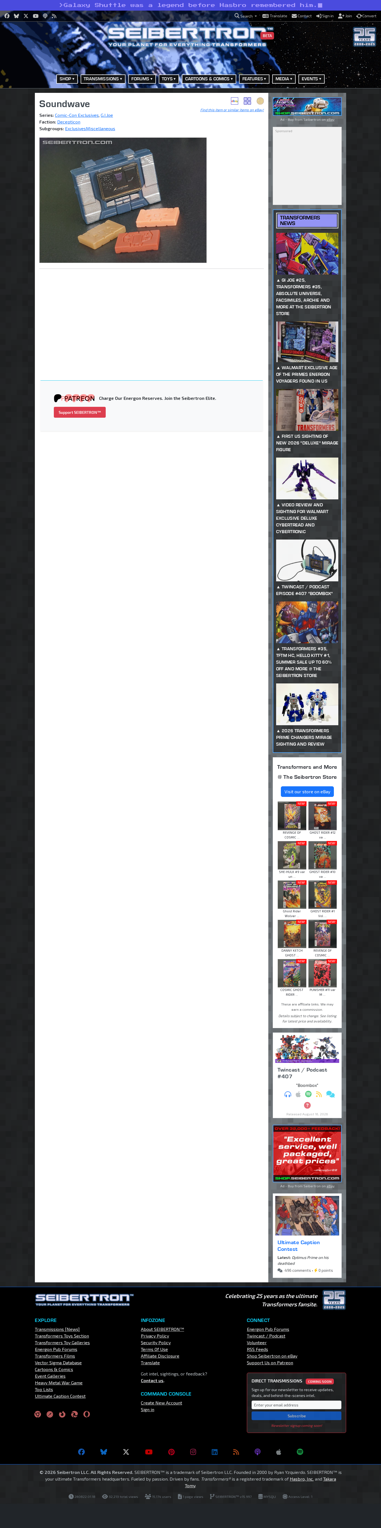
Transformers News (300, 220)
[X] (126, 1452)
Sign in (147, 1409)
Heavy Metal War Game (59, 1382)
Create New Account (161, 1402)
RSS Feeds (257, 1349)
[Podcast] (257, 1452)
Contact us (152, 1380)
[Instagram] (193, 1452)
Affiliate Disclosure (160, 1355)
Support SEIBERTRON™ (80, 412)
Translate (150, 1362)
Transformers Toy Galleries (62, 1342)
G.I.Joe (107, 115)
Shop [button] (65, 78)
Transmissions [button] (101, 78)
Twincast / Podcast (266, 1335)
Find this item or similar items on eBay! (232, 110)
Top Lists (44, 1389)
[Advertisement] (155, 314)
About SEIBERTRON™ (162, 1329)
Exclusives (75, 128)
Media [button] (282, 78)
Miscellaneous (100, 128)
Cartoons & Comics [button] (207, 78)
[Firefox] (62, 1414)
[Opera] (86, 1414)
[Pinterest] (171, 1452)
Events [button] (310, 78)
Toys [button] (167, 78)
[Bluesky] (104, 1452)
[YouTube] (149, 1452)
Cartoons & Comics (54, 1369)
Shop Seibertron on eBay (272, 1355)
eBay (234, 101)
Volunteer (257, 1342)
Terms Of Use (154, 1349)
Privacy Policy (155, 1335)
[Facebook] (81, 1452)
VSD (260, 101)
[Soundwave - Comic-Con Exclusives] (151, 200)
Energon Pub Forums (56, 1349)
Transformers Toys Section (62, 1335)
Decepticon (68, 121)
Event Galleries (50, 1376)
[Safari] (50, 1414)
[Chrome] (37, 1414)
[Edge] (74, 1414)
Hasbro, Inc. (302, 1478)
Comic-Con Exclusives (77, 115)
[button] (245, 16)
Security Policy (156, 1342)
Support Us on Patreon (270, 1362)
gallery (247, 101)
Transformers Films (55, 1355)
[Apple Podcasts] (279, 1452)
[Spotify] (300, 1452)
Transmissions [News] (57, 1329)
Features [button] (252, 78)
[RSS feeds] (236, 1452)
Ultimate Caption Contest (299, 1245)
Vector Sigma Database (58, 1362)
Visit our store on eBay (307, 791)
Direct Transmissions (292, 1380)
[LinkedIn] (214, 1452)
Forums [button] (140, 78)
